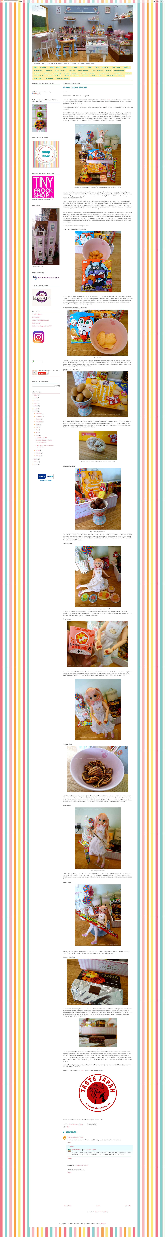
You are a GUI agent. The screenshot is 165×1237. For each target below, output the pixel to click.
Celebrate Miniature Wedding (44, 440)
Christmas (68, 76)
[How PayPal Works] (46, 478)
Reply (69, 1142)
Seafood (66, 73)
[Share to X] (92, 1124)
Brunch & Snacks (55, 67)
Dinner (65, 67)
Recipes (120, 76)
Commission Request (63, 78)
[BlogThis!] (90, 1124)
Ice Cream (72, 70)
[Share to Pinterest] (95, 1124)
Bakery (82, 67)
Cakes (96, 67)
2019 (36, 400)
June (37, 430)
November (39, 416)
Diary (68, 1127)
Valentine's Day (39, 76)
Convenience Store (104, 73)
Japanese (75, 73)
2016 (36, 408)
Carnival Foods (119, 70)
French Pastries (60, 70)
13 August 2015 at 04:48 (81, 1165)
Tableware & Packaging (88, 73)
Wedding (76, 76)
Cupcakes (126, 67)
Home (35, 67)
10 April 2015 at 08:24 (90, 1149)
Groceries (37, 73)
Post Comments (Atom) (101, 1212)
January (38, 455)
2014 (36, 459)
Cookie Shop (116, 67)
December (39, 413)
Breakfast (43, 67)
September (39, 421)
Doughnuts (49, 70)
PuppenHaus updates (41, 437)
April (37, 435)
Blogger (103, 1223)
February (38, 453)
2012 (36, 464)
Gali (69, 1137)
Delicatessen (38, 70)
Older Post (128, 1206)
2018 (36, 403)
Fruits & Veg (57, 73)
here (83, 1070)
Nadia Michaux (76, 1149)
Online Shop (49, 78)
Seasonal (127, 73)
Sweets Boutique (83, 70)
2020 (36, 397)
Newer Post (67, 1206)
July (37, 427)
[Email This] (88, 1124)
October (38, 419)
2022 (36, 395)
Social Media (38, 78)
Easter (50, 76)
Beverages (85, 76)
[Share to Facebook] (94, 1124)
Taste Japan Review (41, 442)
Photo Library (36, 317)
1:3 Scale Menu (110, 76)
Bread (89, 67)
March (38, 450)
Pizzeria (46, 73)
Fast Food (74, 67)
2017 (36, 406)
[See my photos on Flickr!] (37, 362)
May (37, 432)
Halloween (58, 76)
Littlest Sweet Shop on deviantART (42, 326)
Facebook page (36, 323)
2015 (36, 411)
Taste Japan (107, 99)
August (38, 424)
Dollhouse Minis (97, 76)
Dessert (108, 70)
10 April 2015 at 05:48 (77, 1137)
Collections (117, 73)
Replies (71, 1146)
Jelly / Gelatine (97, 70)
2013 (36, 462)
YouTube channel (37, 314)
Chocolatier (105, 67)
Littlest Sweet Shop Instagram (40, 320)
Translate (38, 94)
